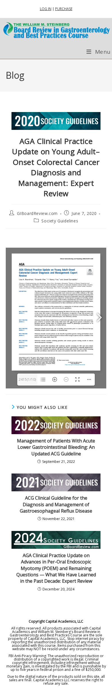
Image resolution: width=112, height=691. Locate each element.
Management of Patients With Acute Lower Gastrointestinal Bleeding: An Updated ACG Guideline (56, 447)
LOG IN (45, 8)
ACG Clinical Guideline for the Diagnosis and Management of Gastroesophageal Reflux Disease (56, 504)
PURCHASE (63, 8)
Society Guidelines (59, 221)
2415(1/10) (27, 379)
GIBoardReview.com (37, 213)
